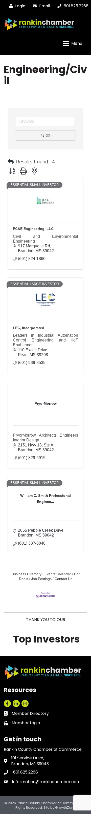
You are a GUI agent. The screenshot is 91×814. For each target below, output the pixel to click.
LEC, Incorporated (28, 328)
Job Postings (41, 579)
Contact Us (63, 579)
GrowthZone (65, 807)
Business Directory (26, 574)
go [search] (48, 135)
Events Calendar (57, 574)
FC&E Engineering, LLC (33, 229)
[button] (11, 161)
